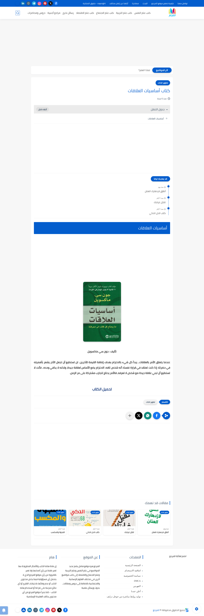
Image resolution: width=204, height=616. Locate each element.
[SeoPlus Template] (187, 610)
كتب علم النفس (142, 12)
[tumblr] (28, 3)
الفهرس (137, 586)
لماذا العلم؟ (144, 70)
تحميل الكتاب (102, 389)
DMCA (137, 581)
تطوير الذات (163, 83)
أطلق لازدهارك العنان (155, 191)
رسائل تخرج (68, 12)
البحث (145, 3)
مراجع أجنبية (53, 12)
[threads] (17, 3)
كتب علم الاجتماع (105, 12)
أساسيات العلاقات (156, 118)
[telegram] (34, 3)
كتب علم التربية (124, 12)
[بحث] (17, 13)
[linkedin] (23, 3)
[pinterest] (45, 3)
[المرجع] (172, 13)
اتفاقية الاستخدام (133, 570)
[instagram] (39, 3)
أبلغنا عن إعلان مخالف (118, 3)
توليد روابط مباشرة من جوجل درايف (124, 596)
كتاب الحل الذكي (157, 213)
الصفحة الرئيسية (133, 565)
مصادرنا (135, 3)
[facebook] (56, 3)
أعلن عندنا (136, 591)
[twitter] (51, 3)
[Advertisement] (102, 43)
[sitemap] (23, 610)
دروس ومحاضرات (36, 12)
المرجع (156, 610)
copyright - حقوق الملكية (94, 3)
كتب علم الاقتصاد (85, 12)
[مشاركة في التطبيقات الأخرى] (130, 415)
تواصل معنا (182, 3)
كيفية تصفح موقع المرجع (162, 3)
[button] (156, 415)
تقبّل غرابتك (160, 202)
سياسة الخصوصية (132, 576)
